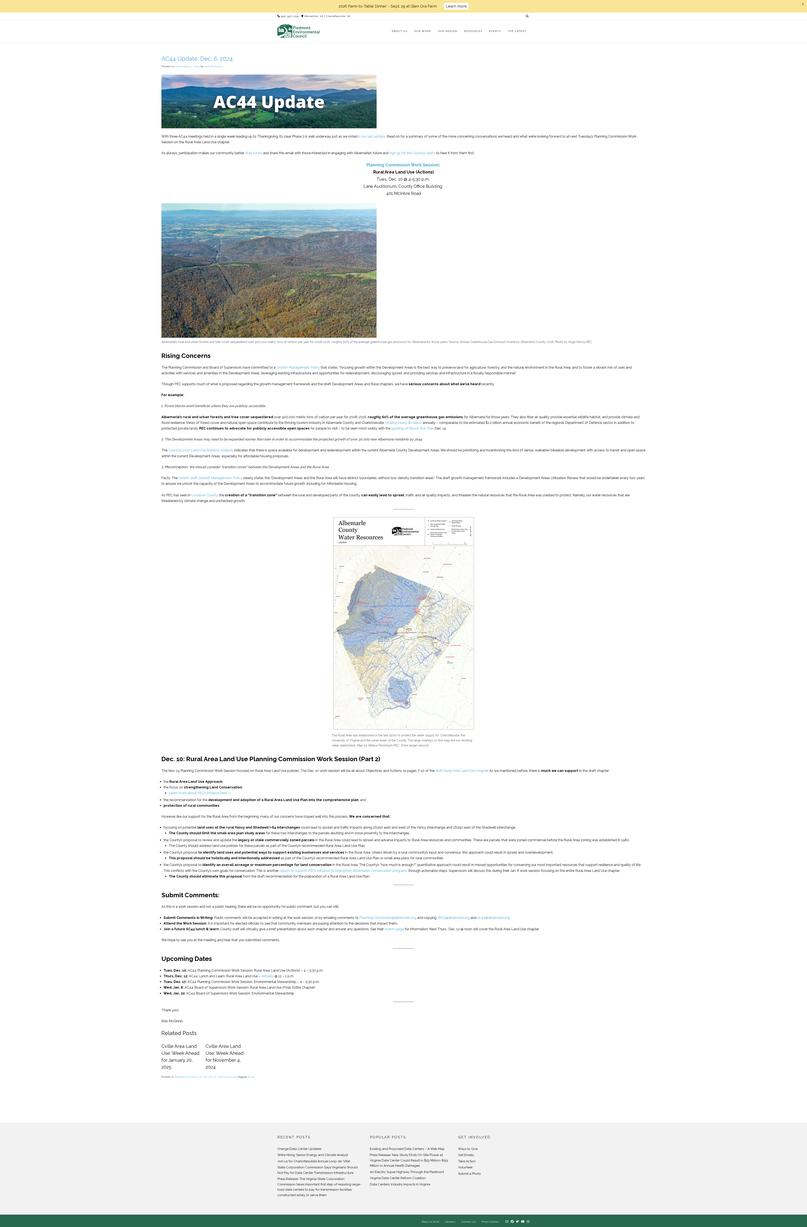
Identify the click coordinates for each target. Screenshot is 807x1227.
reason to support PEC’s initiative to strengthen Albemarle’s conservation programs (343, 871)
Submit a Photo (469, 1174)
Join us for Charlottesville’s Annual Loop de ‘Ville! (313, 1161)
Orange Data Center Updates (299, 1149)
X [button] (803, 4)
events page (394, 929)
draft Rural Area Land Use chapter (461, 771)
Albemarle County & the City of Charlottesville (206, 1076)
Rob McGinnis (214, 66)
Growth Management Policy (298, 367)
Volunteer (465, 1167)
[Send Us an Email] (507, 1221)
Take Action (467, 1161)
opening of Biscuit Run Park (412, 428)
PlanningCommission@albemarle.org (387, 918)
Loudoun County (204, 495)
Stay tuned (253, 153)
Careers (450, 1221)
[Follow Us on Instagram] (528, 1221)
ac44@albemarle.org (493, 918)
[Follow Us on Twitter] (517, 1221)
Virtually (267, 976)
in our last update (371, 136)
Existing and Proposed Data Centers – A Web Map (407, 1149)
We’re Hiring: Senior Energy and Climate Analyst (312, 1155)
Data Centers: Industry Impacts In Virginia (400, 1184)
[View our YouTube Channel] (523, 1221)
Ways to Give (468, 1149)
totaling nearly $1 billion (403, 423)
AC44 (251, 1076)
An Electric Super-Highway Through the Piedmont (407, 1172)
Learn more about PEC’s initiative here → (201, 793)
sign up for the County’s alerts (412, 153)
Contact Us (468, 1221)
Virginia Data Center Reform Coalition (398, 1178)
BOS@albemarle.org (454, 918)
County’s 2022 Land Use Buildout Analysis (200, 450)
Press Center (490, 1221)
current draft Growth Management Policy (210, 478)
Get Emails (466, 1155)
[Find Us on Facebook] (512, 1221)
